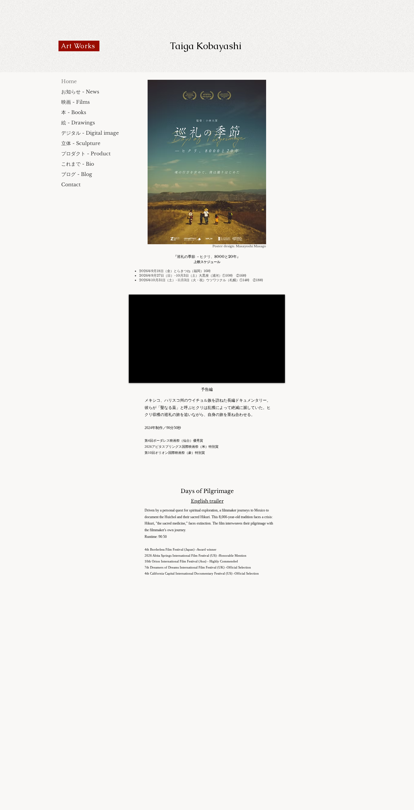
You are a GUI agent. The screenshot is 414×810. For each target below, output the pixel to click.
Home (69, 81)
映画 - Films (75, 102)
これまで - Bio (77, 164)
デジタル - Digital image (90, 133)
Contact (71, 184)
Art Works (78, 46)
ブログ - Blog (76, 174)
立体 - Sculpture (80, 143)
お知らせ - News (80, 92)
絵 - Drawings (78, 123)
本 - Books (73, 112)
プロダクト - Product (86, 153)
